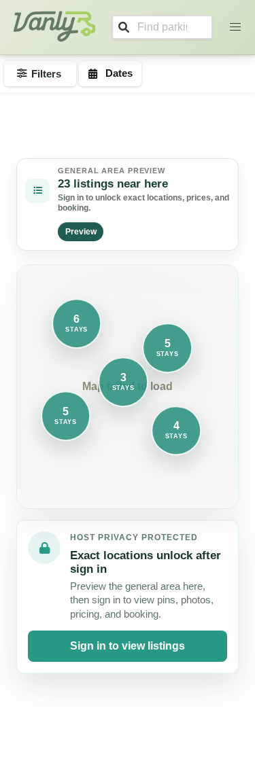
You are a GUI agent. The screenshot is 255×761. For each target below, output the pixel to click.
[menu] (235, 27)
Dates (119, 73)
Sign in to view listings (127, 646)
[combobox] (162, 27)
